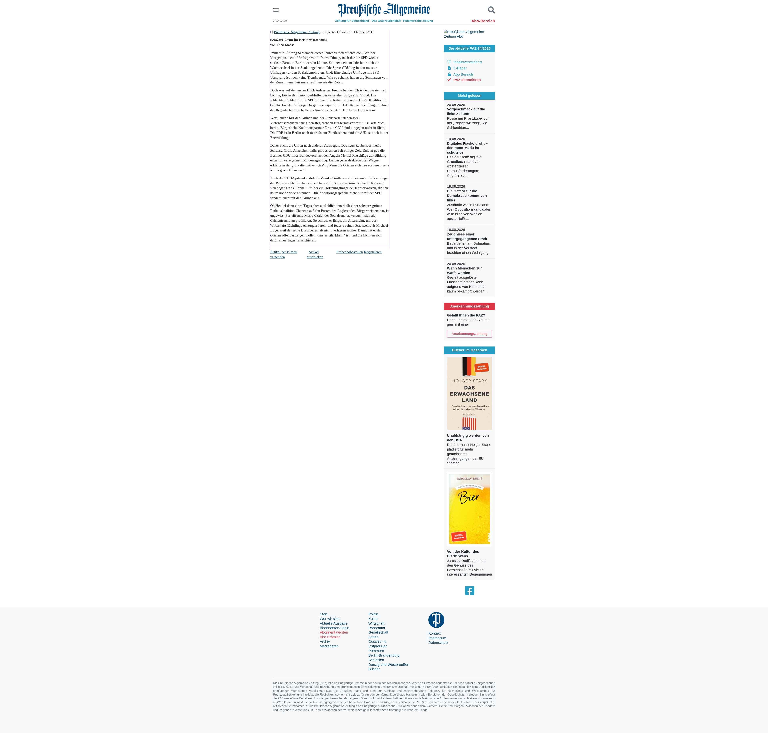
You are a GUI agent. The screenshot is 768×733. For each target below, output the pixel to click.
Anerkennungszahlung (469, 334)
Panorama (376, 628)
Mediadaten (329, 646)
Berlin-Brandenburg (384, 655)
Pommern (376, 651)
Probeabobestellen (349, 252)
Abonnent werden (334, 632)
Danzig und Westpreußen (388, 665)
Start (323, 614)
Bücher (374, 669)
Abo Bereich (462, 74)
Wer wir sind (330, 619)
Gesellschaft (378, 632)
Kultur (373, 619)
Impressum (437, 638)
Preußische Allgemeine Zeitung (297, 32)
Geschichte (377, 642)
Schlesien (376, 660)
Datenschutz (438, 643)
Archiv (325, 642)
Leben (373, 637)
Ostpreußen (377, 646)
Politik (373, 614)
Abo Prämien (330, 637)
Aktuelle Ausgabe (334, 623)
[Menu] (276, 10)
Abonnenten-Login (334, 628)
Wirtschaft (376, 623)
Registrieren (373, 252)
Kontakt (434, 633)
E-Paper (459, 68)
